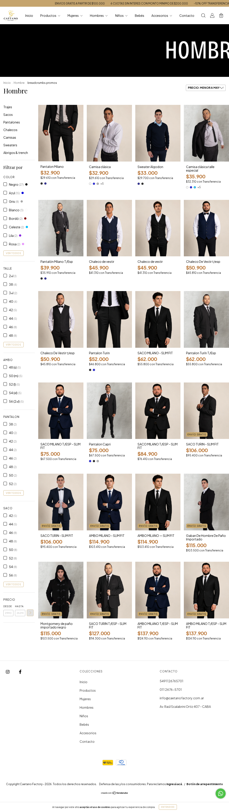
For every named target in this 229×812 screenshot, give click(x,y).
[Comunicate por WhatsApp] (221, 793)
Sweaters (10, 145)
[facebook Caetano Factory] (20, 672)
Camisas (9, 137)
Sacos (8, 114)
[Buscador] (203, 16)
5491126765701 (171, 681)
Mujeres (73, 15)
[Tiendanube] (115, 793)
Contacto (186, 15)
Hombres (97, 15)
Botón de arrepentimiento (205, 784)
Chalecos (10, 130)
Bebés (139, 15)
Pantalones (11, 122)
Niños (119, 15)
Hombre (19, 82)
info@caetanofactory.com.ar (182, 698)
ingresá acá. (174, 784)
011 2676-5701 (171, 689)
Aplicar (30, 612)
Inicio (29, 15)
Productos (48, 15)
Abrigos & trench (15, 153)
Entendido (167, 807)
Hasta (19, 606)
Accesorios (160, 15)
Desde (7, 606)
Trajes (7, 107)
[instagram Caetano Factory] (8, 672)
